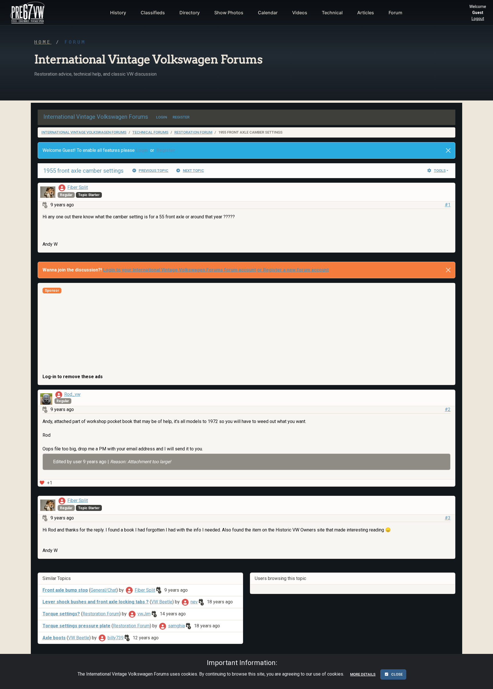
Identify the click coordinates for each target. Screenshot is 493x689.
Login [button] (142, 150)
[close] (448, 270)
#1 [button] (447, 204)
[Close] (448, 150)
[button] (27, 12)
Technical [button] (332, 12)
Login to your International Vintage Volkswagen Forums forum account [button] (179, 270)
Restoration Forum (193, 132)
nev (194, 602)
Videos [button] (299, 12)
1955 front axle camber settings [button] (83, 170)
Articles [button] (365, 12)
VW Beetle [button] (161, 602)
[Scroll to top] (482, 680)
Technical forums (150, 132)
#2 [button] (447, 409)
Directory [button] (189, 12)
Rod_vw (72, 394)
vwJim (144, 614)
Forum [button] (395, 12)
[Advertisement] (214, 333)
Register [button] (165, 150)
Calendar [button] (268, 12)
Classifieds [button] (153, 12)
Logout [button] (478, 18)
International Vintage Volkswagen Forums (83, 132)
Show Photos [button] (228, 12)
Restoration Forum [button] (100, 614)
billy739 (116, 637)
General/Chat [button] (103, 590)
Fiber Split (77, 187)
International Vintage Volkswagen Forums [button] (95, 116)
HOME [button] (42, 42)
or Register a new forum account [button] (293, 270)
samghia (176, 625)
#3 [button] (447, 518)
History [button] (118, 12)
